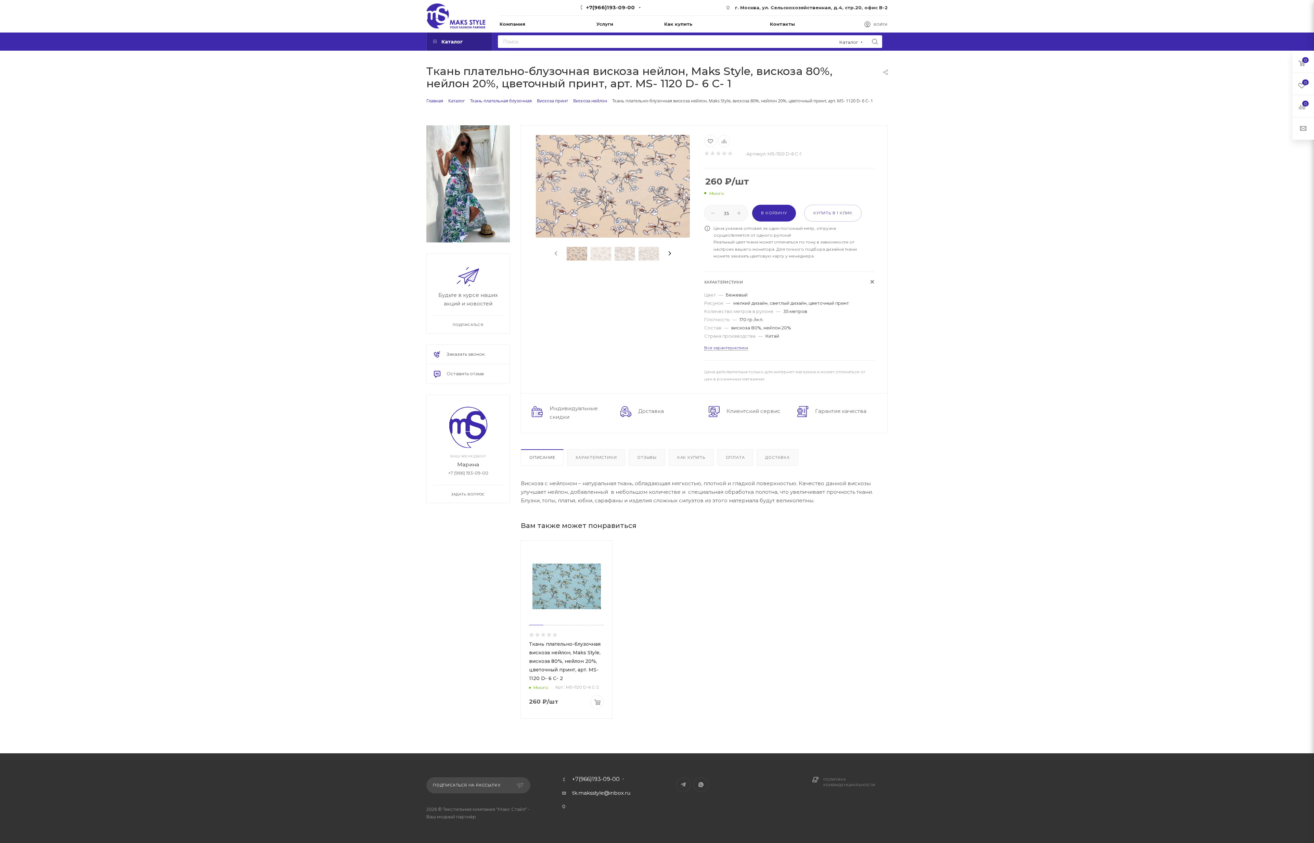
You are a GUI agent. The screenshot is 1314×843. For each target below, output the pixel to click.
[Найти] (874, 41)
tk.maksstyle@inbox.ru (601, 793)
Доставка (777, 457)
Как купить (691, 457)
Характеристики (596, 457)
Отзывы (647, 457)
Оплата (735, 457)
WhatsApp (701, 784)
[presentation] (555, 254)
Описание (542, 457)
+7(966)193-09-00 (610, 7)
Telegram (683, 784)
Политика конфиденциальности (849, 782)
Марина (468, 464)
